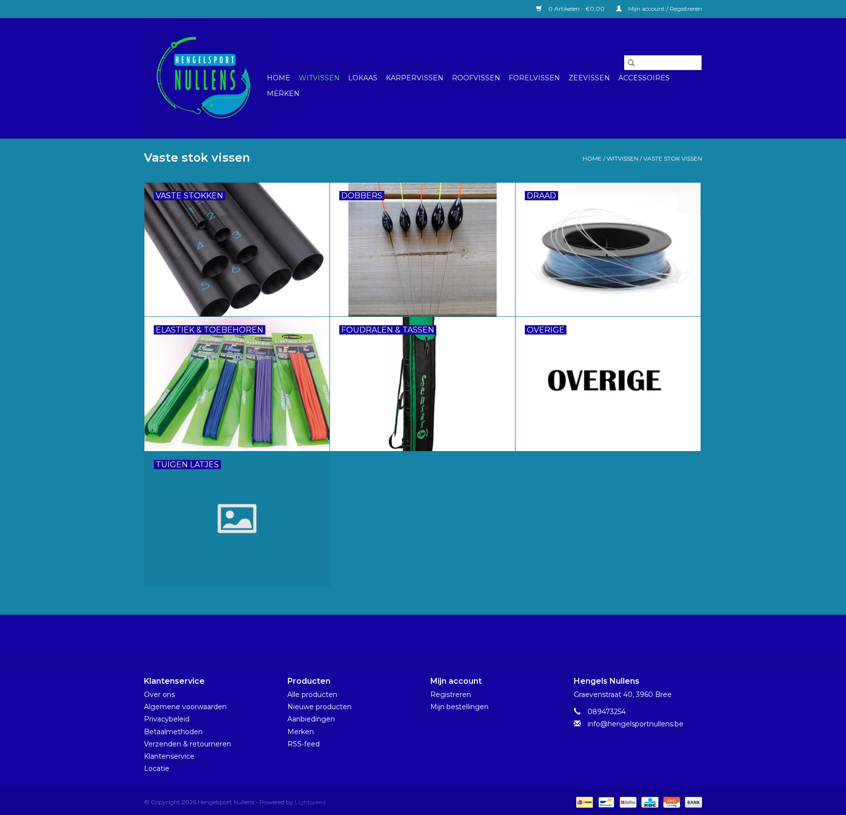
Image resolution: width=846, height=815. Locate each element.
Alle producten (312, 694)
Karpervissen (415, 77)
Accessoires (644, 77)
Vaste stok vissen (672, 158)
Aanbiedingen (311, 719)
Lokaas (362, 77)
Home (278, 77)
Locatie (156, 768)
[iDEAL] (583, 802)
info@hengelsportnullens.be (635, 723)
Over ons (159, 694)
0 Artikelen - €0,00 (576, 8)
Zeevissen (589, 77)
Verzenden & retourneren (187, 744)
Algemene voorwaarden (185, 706)
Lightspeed (310, 802)
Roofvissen (476, 77)
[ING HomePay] (671, 802)
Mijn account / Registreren (664, 8)
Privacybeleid (166, 719)
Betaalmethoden (173, 731)
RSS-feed (303, 744)
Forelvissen (534, 77)
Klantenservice (169, 756)
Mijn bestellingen (459, 706)
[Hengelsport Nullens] (204, 78)
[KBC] (648, 802)
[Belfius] (627, 802)
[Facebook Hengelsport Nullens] (414, 637)
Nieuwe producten (319, 706)
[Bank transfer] (692, 802)
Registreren (450, 694)
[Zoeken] (631, 63)
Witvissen (319, 77)
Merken (283, 93)
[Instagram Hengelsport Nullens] (432, 637)
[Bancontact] (605, 802)
